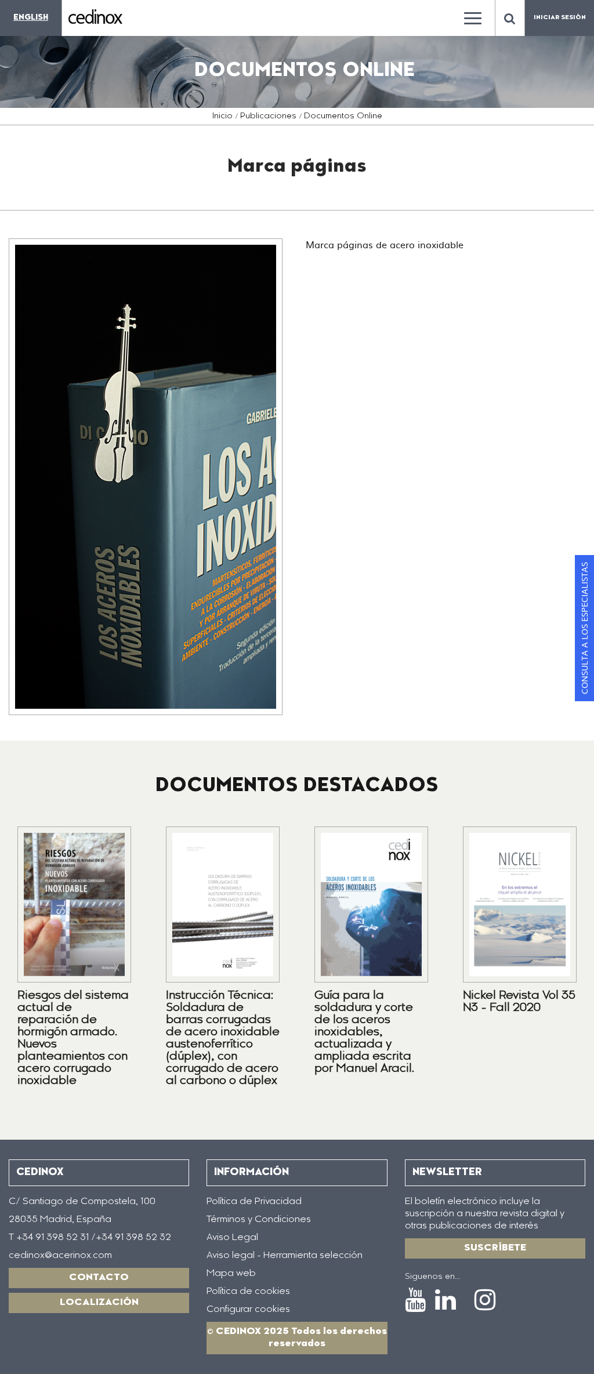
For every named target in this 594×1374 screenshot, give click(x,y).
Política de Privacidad (254, 1201)
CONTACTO (99, 1277)
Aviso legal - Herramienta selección (285, 1255)
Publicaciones (268, 117)
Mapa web (231, 1273)
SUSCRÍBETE (495, 1248)
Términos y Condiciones (259, 1219)
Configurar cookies (248, 1309)
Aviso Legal (232, 1237)
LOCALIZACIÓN (99, 1302)
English (30, 17)
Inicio (222, 117)
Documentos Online (343, 117)
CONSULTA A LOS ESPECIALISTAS (584, 628)
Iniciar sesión (560, 18)
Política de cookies (248, 1291)
